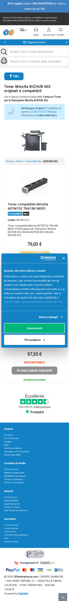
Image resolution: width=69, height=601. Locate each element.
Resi (6, 538)
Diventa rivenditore (13, 448)
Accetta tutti (34, 328)
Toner (19, 161)
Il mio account (11, 525)
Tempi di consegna (13, 479)
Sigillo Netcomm (12, 504)
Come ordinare (11, 469)
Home (9, 161)
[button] (23, 30)
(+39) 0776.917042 (41, 111)
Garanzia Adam (11, 500)
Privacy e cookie (12, 507)
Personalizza (33, 339)
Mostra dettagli (48, 316)
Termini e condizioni (14, 482)
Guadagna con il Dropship (16, 451)
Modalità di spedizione (15, 476)
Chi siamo (9, 435)
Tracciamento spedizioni (16, 535)
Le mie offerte (11, 528)
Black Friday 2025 (12, 455)
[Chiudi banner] (63, 258)
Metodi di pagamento (14, 473)
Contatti (7, 442)
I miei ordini (10, 531)
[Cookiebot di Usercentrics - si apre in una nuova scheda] (42, 258)
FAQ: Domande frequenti (15, 510)
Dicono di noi (10, 497)
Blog (6, 445)
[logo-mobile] (8, 32)
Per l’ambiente (11, 438)
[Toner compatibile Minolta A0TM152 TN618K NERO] (34, 185)
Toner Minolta (33, 161)
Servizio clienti (11, 542)
